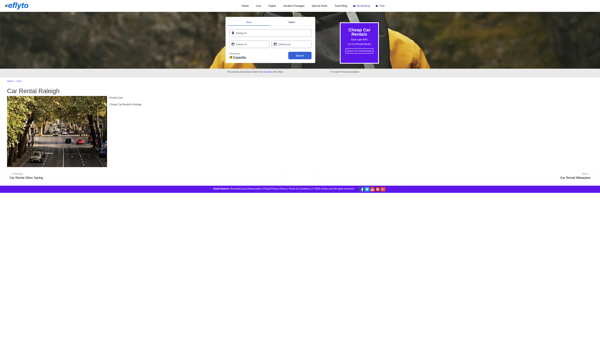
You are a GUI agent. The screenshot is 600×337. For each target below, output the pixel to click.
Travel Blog (341, 6)
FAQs (266, 188)
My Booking (363, 6)
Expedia (268, 72)
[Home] (17, 6)
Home (10, 81)
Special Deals (319, 6)
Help (382, 6)
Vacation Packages (294, 6)
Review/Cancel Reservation (246, 188)
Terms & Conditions (299, 188)
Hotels (245, 6)
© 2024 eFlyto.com (322, 188)
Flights (272, 6)
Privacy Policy (279, 188)
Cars (258, 6)
